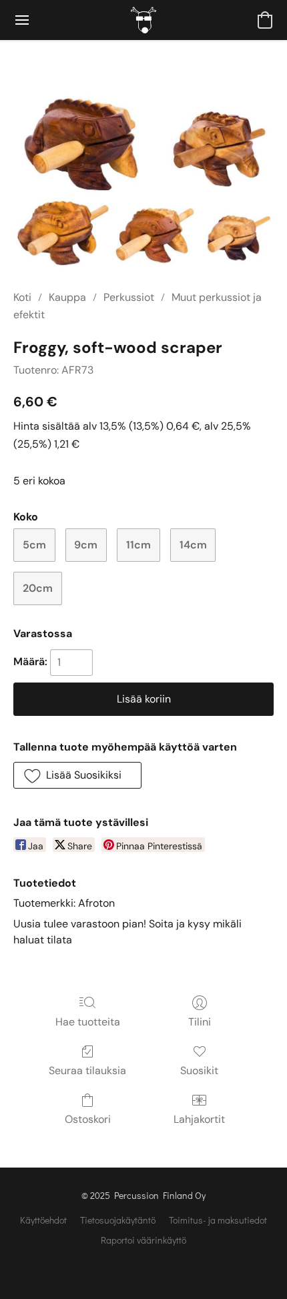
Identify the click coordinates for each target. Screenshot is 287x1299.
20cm (38, 588)
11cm (138, 545)
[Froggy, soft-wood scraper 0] (143, 180)
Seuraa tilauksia (87, 1070)
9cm (85, 545)
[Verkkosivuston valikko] (22, 20)
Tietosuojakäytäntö (118, 1220)
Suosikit (199, 1070)
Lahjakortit (199, 1119)
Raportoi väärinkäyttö (143, 1240)
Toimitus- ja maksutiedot (218, 1220)
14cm (193, 545)
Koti (22, 297)
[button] (143, 20)
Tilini (199, 1022)
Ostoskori (88, 1119)
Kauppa (67, 297)
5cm (34, 545)
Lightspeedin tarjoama (143, 1263)
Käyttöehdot (43, 1220)
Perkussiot (128, 297)
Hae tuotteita (87, 1022)
